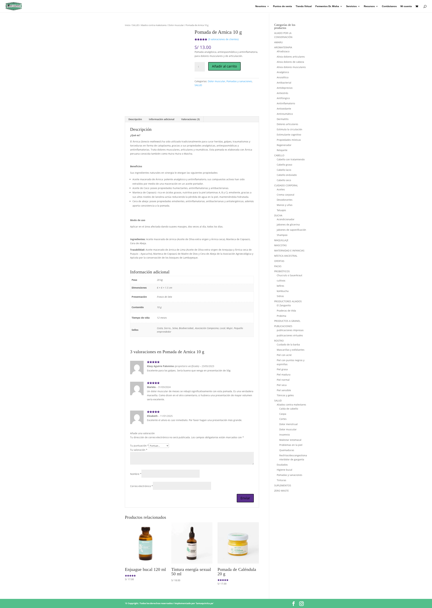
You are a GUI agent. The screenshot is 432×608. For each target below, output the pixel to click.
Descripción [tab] (135, 119)
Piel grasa (282, 369)
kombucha (283, 291)
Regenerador (284, 145)
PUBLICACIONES (283, 326)
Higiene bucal (284, 469)
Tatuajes (281, 210)
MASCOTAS (280, 245)
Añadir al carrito (224, 66)
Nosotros (260, 6)
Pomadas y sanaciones (239, 81)
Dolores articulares (287, 124)
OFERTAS (279, 261)
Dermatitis (283, 119)
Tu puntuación (139, 445)
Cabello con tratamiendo (291, 159)
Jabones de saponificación (291, 229)
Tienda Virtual (304, 6)
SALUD (135, 25)
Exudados (282, 464)
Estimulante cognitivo (289, 134)
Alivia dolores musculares (291, 67)
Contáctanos (389, 6)
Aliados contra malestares (154, 25)
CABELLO (279, 155)
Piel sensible (284, 390)
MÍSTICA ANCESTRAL (285, 255)
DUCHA (278, 215)
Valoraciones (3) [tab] (190, 119)
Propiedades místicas (289, 139)
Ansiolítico (282, 77)
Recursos (369, 6)
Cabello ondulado (287, 175)
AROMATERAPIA (283, 47)
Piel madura (283, 374)
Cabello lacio (284, 169)
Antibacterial (284, 82)
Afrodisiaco (283, 51)
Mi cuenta (406, 6)
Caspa (282, 413)
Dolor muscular (176, 25)
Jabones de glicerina (288, 224)
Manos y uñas (284, 205)
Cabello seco (284, 180)
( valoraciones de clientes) (223, 39)
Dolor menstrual (288, 424)
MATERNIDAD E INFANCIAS (289, 250)
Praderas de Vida (286, 310)
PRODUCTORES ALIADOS (288, 301)
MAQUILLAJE (281, 240)
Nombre (135, 474)
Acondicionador (285, 219)
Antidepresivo (284, 87)
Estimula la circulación (289, 129)
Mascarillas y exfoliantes (290, 349)
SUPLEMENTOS (282, 485)
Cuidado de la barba (288, 344)
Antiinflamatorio (286, 103)
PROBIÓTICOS (282, 271)
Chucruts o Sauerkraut (289, 275)
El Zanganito (284, 305)
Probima (281, 315)
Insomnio (284, 434)
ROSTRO (279, 340)
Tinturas (281, 480)
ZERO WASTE (281, 490)
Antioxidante (284, 108)
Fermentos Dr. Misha (327, 6)
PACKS (277, 266)
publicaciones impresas (290, 330)
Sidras (280, 296)
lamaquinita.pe (204, 603)
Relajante (282, 150)
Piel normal (283, 379)
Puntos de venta (282, 6)
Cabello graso (284, 164)
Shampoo (282, 235)
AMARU (278, 42)
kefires (280, 285)
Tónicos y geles (285, 395)
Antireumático (285, 113)
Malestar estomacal (290, 439)
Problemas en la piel (290, 445)
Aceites (281, 189)
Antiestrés (282, 93)
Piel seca (282, 385)
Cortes (283, 419)
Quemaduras (286, 450)
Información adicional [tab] (161, 119)
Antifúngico (283, 98)
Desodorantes (284, 199)
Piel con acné (284, 355)
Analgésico (283, 72)
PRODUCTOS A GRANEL (287, 320)
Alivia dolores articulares (291, 56)
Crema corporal (285, 194)
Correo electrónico (141, 486)
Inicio (127, 25)
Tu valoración (138, 449)
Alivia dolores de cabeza (290, 61)
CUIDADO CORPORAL (286, 185)
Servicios (351, 6)
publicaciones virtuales (290, 335)
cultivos (281, 280)
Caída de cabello (288, 408)
